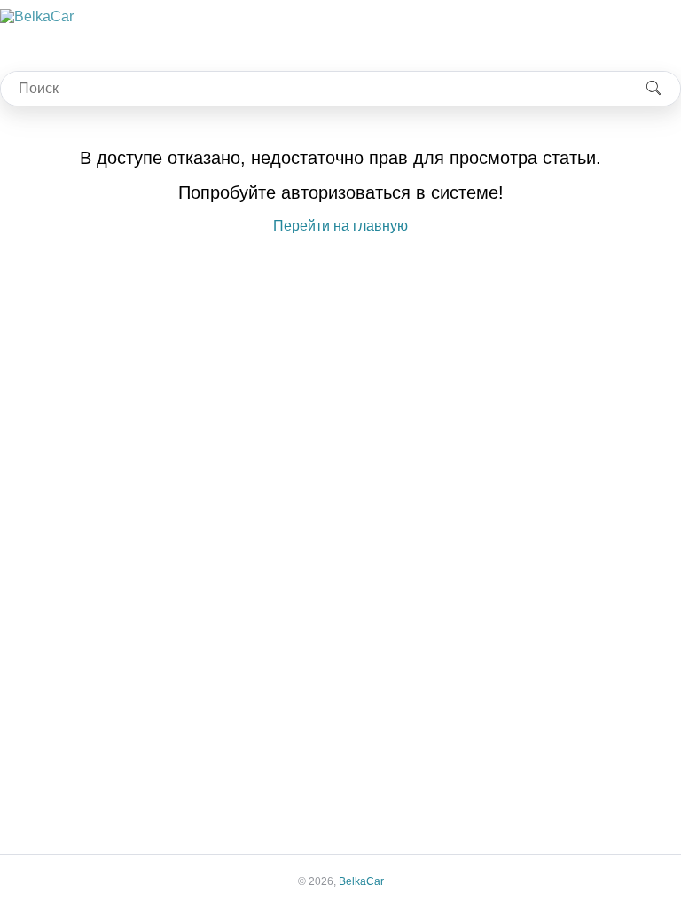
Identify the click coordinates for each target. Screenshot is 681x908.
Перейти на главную (340, 225)
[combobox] (314, 89)
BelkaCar (361, 881)
